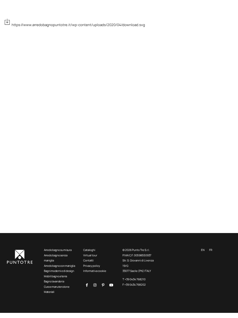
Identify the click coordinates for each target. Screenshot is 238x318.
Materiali (49, 292)
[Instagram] (94, 284)
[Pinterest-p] (102, 284)
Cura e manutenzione (56, 286)
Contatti (88, 260)
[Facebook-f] (86, 284)
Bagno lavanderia (54, 281)
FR (210, 250)
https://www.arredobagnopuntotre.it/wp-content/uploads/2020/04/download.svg (78, 24)
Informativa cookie (94, 271)
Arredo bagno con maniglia (59, 265)
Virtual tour (90, 255)
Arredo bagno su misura (57, 250)
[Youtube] (111, 284)
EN (203, 250)
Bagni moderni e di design (59, 271)
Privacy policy (91, 265)
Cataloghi (89, 250)
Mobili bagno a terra (55, 276)
